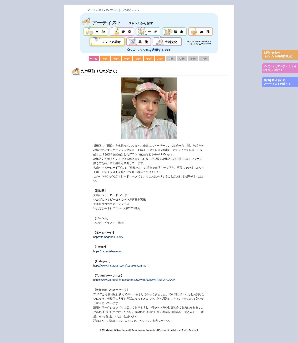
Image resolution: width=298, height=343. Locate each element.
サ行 (127, 58)
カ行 (116, 58)
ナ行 (149, 58)
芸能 (139, 41)
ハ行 (160, 58)
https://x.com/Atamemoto (108, 251)
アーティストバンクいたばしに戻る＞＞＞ (113, 10)
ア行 (105, 58)
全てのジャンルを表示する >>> (149, 50)
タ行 (138, 58)
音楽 (122, 31)
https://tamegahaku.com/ (108, 237)
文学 (96, 31)
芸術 (148, 31)
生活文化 (167, 41)
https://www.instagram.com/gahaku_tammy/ (119, 265)
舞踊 (200, 31)
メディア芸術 (107, 41)
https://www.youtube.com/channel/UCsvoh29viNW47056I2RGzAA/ (134, 279)
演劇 (174, 31)
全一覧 (94, 58)
